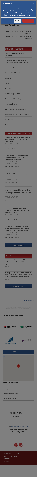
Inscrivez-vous (28, 21)
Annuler (17, 21)
